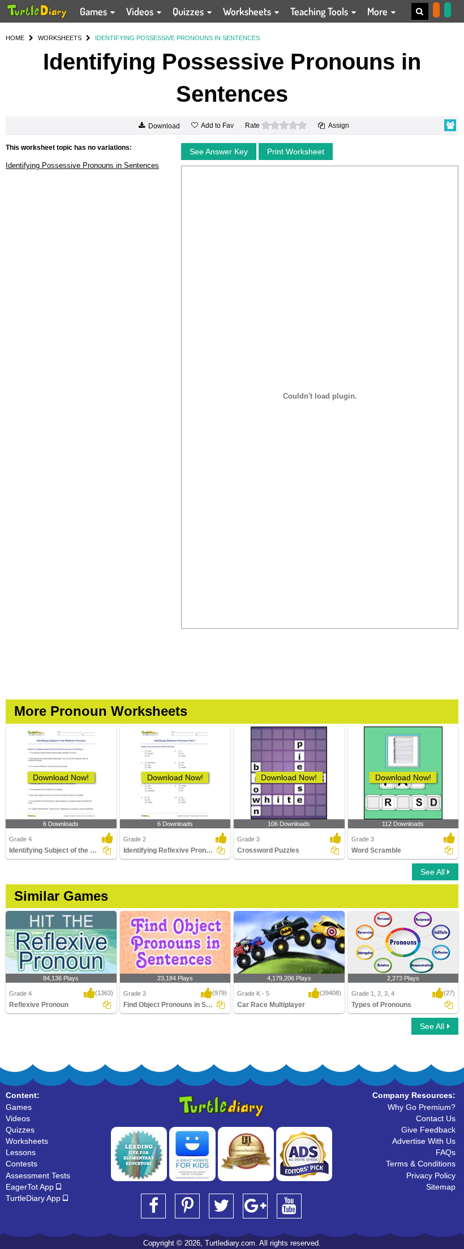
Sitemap (441, 1186)
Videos (141, 11)
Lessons (21, 1152)
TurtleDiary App (34, 1198)
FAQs (446, 1152)
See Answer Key (219, 151)
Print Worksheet (295, 151)
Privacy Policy (431, 1175)
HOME (15, 37)
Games (94, 11)
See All (433, 871)
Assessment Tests (38, 1175)
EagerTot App (31, 1186)
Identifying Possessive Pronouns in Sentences (82, 165)
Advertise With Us (424, 1141)
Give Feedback (428, 1129)
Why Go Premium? (422, 1107)
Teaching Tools (320, 11)
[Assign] (107, 850)
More (378, 11)
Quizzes (189, 11)
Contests (21, 1163)
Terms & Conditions (421, 1163)
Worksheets (248, 11)
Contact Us (436, 1118)
